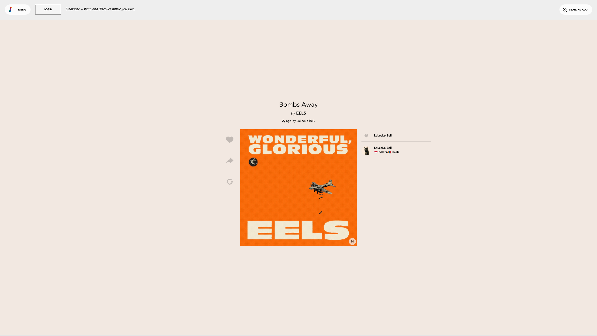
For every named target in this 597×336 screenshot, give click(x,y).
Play (298, 187)
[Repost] (229, 181)
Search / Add (578, 10)
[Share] (229, 160)
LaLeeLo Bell (305, 120)
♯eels (395, 152)
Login (48, 9)
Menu (22, 10)
